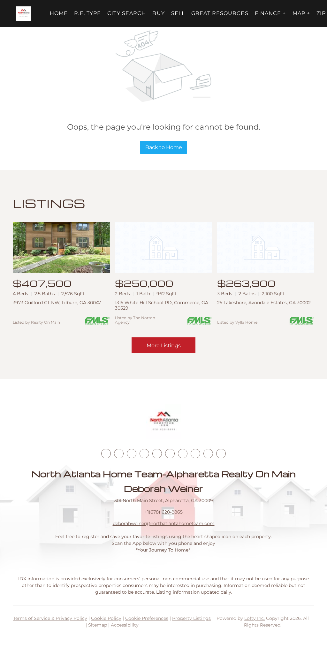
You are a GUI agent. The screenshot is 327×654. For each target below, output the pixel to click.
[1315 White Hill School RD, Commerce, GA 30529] (163, 247)
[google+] (221, 453)
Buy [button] (158, 13)
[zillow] (144, 453)
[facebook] (106, 453)
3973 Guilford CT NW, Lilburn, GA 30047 (57, 302)
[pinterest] (208, 453)
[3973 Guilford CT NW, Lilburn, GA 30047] (61, 247)
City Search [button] (126, 13)
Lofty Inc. (254, 618)
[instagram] (157, 453)
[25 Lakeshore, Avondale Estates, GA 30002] (265, 247)
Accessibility (125, 625)
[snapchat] (195, 453)
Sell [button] (178, 13)
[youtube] (170, 453)
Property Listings (191, 618)
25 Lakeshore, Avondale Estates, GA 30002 (264, 302)
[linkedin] (119, 453)
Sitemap (97, 625)
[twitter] (131, 453)
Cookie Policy (106, 618)
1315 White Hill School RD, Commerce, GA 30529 (161, 305)
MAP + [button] (301, 13)
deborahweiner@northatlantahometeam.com (164, 523)
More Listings (164, 345)
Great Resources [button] (219, 13)
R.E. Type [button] (87, 13)
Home (59, 13)
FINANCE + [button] (270, 13)
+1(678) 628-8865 (164, 512)
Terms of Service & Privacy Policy (50, 618)
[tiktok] (182, 453)
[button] (23, 13)
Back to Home (163, 147)
